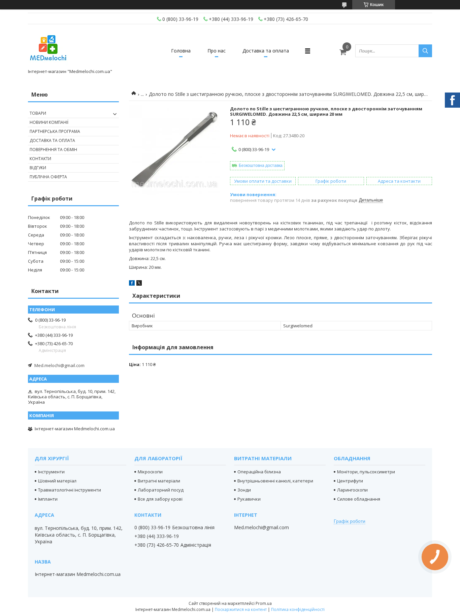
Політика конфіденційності (298, 609)
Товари (38, 113)
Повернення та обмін (53, 149)
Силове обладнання (358, 499)
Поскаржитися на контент (241, 609)
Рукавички (249, 499)
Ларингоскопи (352, 490)
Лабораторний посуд (161, 490)
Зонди (244, 490)
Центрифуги (350, 481)
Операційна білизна (259, 472)
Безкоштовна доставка (261, 165)
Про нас (216, 50)
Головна (181, 50)
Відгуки (38, 168)
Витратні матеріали (159, 481)
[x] (139, 284)
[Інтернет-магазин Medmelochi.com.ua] (48, 48)
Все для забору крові (160, 499)
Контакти (40, 158)
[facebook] (132, 284)
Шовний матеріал (57, 481)
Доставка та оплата (265, 50)
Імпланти (48, 499)
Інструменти (51, 472)
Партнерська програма (55, 131)
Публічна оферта (48, 177)
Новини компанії (49, 122)
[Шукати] (425, 50)
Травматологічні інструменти (69, 490)
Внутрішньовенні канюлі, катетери (275, 481)
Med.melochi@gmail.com (59, 365)
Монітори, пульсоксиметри (366, 472)
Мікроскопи (150, 472)
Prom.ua (264, 603)
